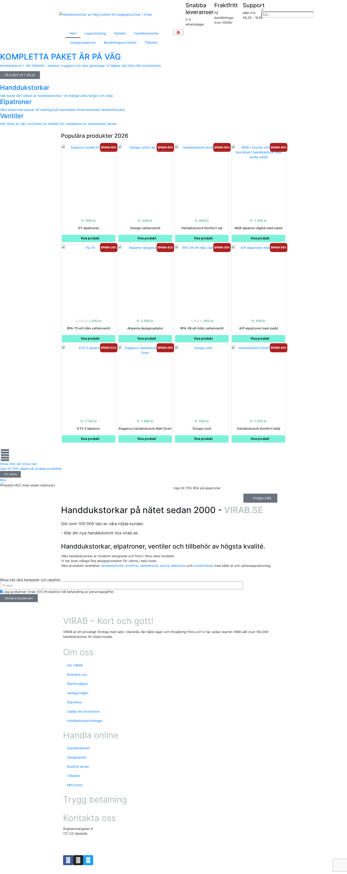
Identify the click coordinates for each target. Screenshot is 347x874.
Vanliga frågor (78, 693)
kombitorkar (202, 566)
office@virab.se (75, 842)
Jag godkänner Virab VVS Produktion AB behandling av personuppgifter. (59, 592)
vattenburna (149, 566)
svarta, (165, 566)
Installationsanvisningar (84, 721)
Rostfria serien (78, 767)
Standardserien (78, 748)
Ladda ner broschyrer (83, 711)
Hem (73, 33)
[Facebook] (68, 860)
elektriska (178, 566)
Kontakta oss (77, 674)
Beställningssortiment (120, 43)
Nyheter (120, 33)
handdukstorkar (113, 566)
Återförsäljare (77, 684)
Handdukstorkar (146, 33)
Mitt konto (75, 785)
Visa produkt (90, 238)
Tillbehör (151, 43)
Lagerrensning (95, 33)
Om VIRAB (75, 665)
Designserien (77, 757)
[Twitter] (88, 860)
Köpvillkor (74, 702)
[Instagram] (78, 860)
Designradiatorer (83, 43)
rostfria (132, 566)
